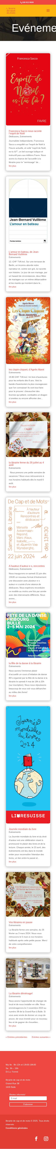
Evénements (26, 136)
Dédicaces (14, 136)
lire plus (12, 166)
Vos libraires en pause (20, 922)
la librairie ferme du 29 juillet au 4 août (26, 463)
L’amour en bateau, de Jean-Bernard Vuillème (24, 253)
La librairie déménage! (21, 993)
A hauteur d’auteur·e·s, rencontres (27, 566)
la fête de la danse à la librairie (25, 663)
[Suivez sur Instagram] (46, 1138)
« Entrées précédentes (16, 1037)
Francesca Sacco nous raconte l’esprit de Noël (25, 132)
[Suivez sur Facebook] (36, 1138)
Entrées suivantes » (41, 1037)
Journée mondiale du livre (22, 829)
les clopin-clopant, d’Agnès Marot (26, 369)
